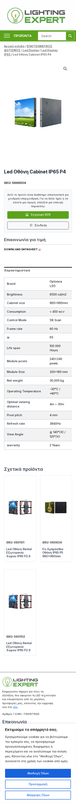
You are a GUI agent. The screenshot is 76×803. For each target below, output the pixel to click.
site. (15, 707)
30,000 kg (57, 380)
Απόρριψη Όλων (38, 795)
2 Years (55, 445)
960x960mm (59, 303)
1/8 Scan (55, 320)
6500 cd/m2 (58, 294)
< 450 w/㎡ (57, 311)
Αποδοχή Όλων (38, 773)
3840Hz (55, 423)
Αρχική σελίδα (14, 46)
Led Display (31, 50)
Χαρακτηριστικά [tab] (17, 270)
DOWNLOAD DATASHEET (21, 249)
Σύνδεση (40, 225)
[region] (38, 763)
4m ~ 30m (57, 404)
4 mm (54, 415)
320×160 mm (59, 372)
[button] (65, 68)
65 (51, 337)
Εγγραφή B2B (40, 214)
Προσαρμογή (38, 784)
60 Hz (54, 329)
